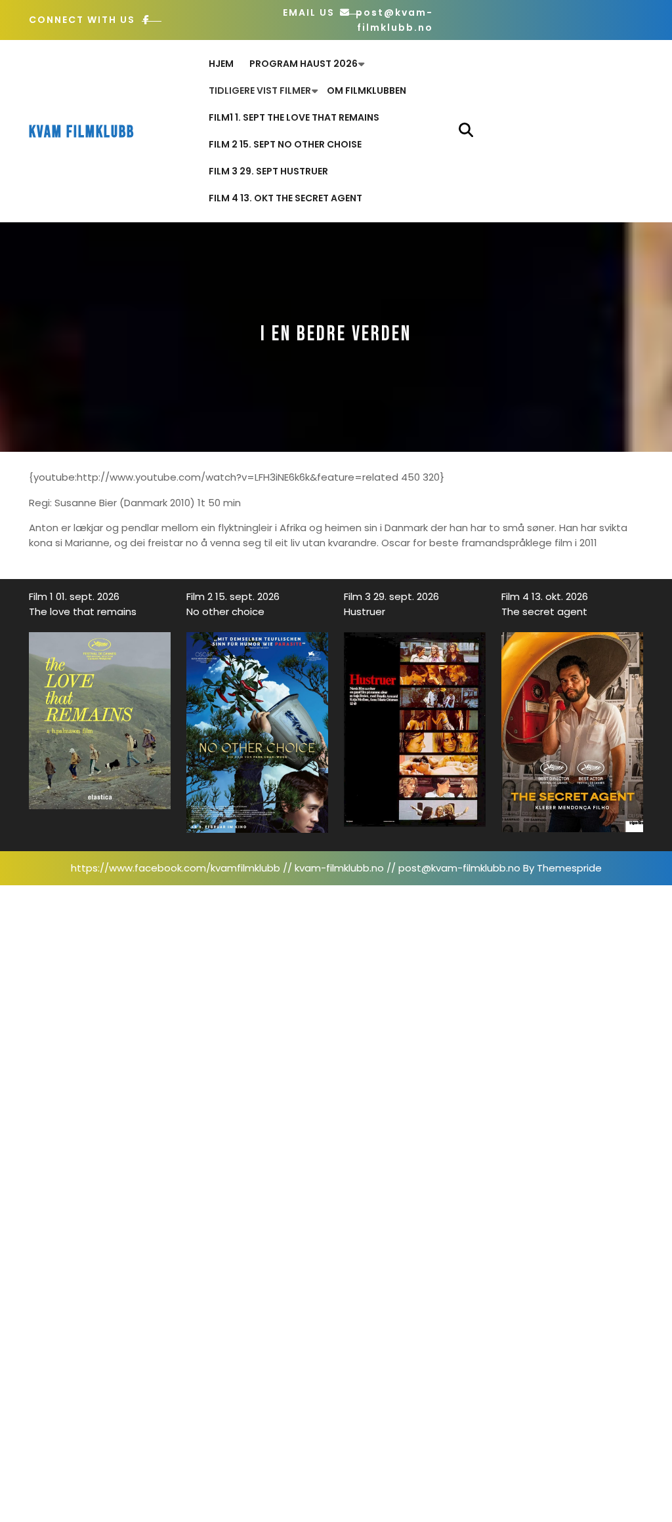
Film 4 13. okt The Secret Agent (285, 198)
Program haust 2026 (303, 63)
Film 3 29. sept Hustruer (268, 171)
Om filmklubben (366, 90)
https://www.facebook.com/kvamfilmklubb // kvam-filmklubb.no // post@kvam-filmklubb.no (295, 868)
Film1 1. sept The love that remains (294, 117)
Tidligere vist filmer (260, 90)
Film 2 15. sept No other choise (285, 144)
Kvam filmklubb (82, 132)
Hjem (221, 63)
